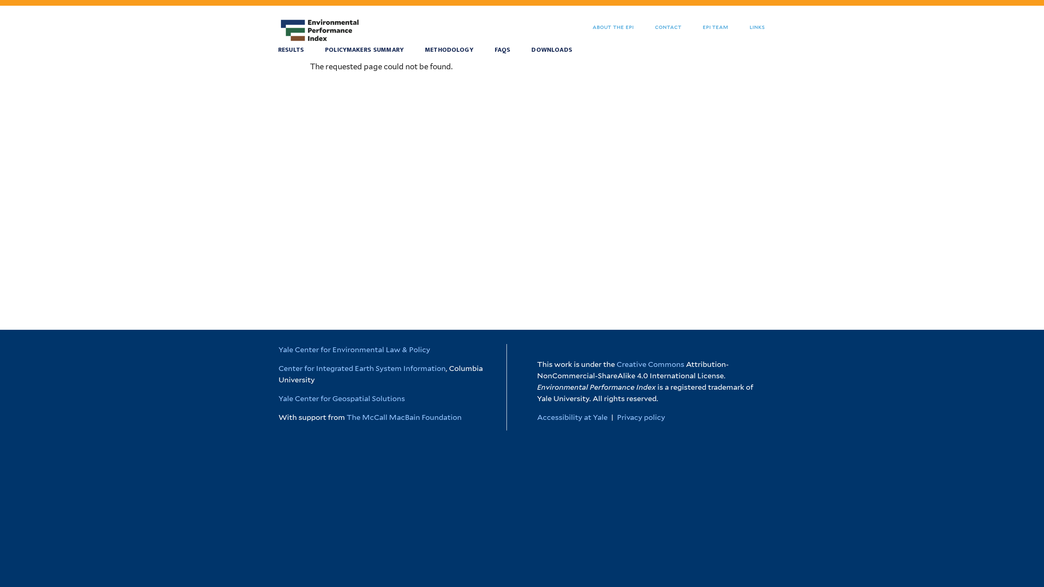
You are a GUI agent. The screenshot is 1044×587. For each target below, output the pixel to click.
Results (291, 49)
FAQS (503, 49)
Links (757, 26)
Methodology (449, 49)
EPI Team (715, 26)
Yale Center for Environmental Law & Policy (354, 349)
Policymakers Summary (364, 49)
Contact (668, 26)
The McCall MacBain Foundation (404, 417)
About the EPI (613, 26)
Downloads (551, 49)
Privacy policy (641, 417)
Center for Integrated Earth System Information (362, 368)
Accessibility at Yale (572, 417)
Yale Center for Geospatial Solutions (342, 398)
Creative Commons (650, 364)
